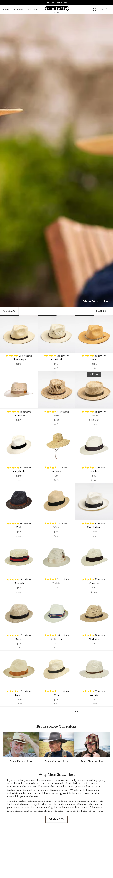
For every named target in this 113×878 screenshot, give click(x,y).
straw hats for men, (27, 786)
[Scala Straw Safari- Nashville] (94, 613)
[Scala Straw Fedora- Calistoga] (56, 613)
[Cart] (108, 9)
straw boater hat (26, 807)
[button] (6, 9)
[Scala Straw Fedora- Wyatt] (19, 613)
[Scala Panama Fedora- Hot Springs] (94, 501)
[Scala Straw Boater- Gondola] (19, 557)
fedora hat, (49, 786)
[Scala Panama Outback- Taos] (94, 334)
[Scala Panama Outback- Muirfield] (56, 334)
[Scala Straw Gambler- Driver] (94, 389)
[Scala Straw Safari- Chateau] (94, 557)
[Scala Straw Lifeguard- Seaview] (56, 445)
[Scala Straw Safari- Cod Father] (19, 389)
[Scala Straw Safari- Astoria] (94, 669)
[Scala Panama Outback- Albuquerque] (19, 334)
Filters (10, 311)
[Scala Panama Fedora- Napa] (56, 501)
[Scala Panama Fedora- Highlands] (19, 445)
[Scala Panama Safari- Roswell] (19, 669)
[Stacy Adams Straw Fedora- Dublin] (56, 557)
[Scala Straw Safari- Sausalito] (94, 445)
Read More (56, 819)
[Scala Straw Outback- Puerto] (56, 389)
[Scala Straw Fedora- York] (19, 501)
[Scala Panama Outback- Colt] (56, 669)
